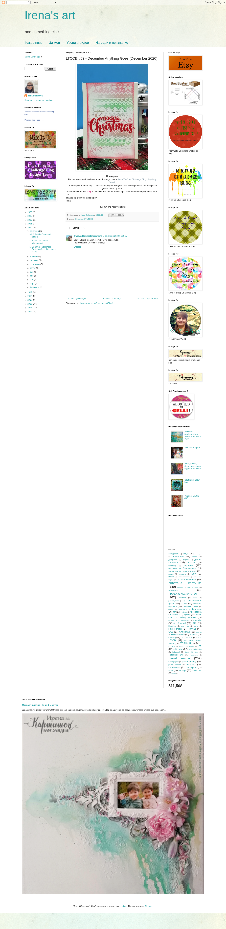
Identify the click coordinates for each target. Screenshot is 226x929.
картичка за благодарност (182, 568)
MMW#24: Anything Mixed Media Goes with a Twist (192, 435)
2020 (30, 228)
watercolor (197, 670)
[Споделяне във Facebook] (119, 215)
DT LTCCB (88, 219)
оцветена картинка (185, 583)
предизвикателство (182, 593)
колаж (170, 574)
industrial (176, 652)
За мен (54, 42)
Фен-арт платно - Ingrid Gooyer (40, 705)
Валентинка (178, 556)
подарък (173, 590)
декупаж (186, 560)
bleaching (172, 626)
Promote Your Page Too (34, 120)
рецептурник (173, 601)
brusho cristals (175, 629)
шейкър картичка (187, 617)
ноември (34, 256)
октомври (34, 260)
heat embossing (195, 649)
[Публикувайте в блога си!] (113, 215)
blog (89, 191)
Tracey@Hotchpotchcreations (88, 236)
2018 (30, 296)
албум (185, 554)
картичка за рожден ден (182, 571)
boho (196, 626)
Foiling (191, 646)
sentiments (174, 667)
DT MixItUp (186, 643)
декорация (172, 560)
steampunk (192, 667)
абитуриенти (173, 554)
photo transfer (174, 665)
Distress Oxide (178, 635)
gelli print (177, 649)
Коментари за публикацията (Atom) (96, 303)
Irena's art (49, 15)
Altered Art (185, 620)
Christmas (79, 219)
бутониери (197, 554)
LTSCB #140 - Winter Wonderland (38, 241)
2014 (30, 311)
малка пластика (184, 577)
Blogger (148, 906)
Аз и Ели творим (192, 448)
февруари (35, 287)
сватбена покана (190, 606)
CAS (170, 631)
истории (191, 562)
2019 (30, 292)
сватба (184, 603)
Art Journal (179, 623)
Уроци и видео (78, 42)
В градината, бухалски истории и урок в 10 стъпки (193, 466)
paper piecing (189, 661)
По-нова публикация (76, 298)
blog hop (185, 626)
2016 (30, 304)
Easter (182, 646)
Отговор (77, 247)
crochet (199, 632)
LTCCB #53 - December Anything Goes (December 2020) (42, 249)
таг (174, 612)
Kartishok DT (175, 654)
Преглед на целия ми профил (38, 100)
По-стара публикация (147, 298)
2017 (30, 300)
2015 (30, 308)
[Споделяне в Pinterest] (122, 215)
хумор (187, 615)
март (32, 283)
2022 (30, 220)
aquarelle (197, 620)
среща (171, 609)
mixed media (179, 658)
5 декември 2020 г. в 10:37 (115, 236)
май (32, 279)
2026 (30, 212)
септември (35, 264)
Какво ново (34, 42)
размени (182, 598)
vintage (182, 670)
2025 (30, 216)
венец (194, 557)
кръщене (182, 574)
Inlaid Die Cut (191, 652)
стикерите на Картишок (190, 609)
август (33, 268)
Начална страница (112, 298)
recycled (190, 664)
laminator (194, 655)
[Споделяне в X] (116, 215)
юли (32, 272)
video (170, 670)
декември (34, 231)
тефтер (184, 612)
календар (172, 565)
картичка (188, 565)
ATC (195, 623)
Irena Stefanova (35, 96)
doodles (193, 635)
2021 (30, 224)
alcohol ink (172, 620)
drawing (172, 638)
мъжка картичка (187, 579)
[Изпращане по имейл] (110, 215)
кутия (193, 574)
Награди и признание (111, 42)
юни (32, 276)
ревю (195, 598)
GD (200, 646)
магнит (171, 577)
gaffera (124, 906)
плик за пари (192, 587)
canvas (192, 628)
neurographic (173, 662)
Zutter (173, 673)
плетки (180, 587)
